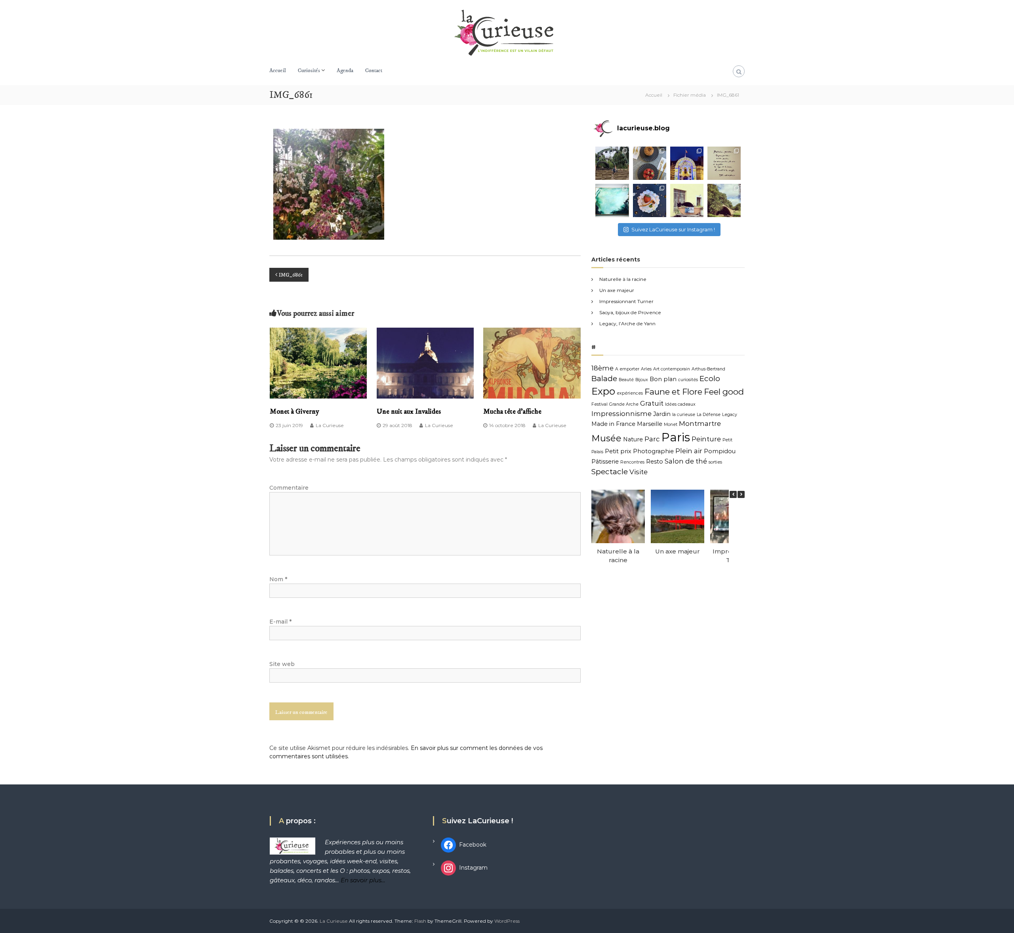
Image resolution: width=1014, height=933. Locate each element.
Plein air (688, 451)
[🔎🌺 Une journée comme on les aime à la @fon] (612, 163)
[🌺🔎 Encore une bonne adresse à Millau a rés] (649, 200)
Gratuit (651, 403)
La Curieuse (330, 425)
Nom (278, 579)
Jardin (662, 414)
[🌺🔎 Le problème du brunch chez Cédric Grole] (649, 163)
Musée (606, 438)
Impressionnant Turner (626, 301)
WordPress (507, 921)
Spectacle (609, 471)
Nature (633, 439)
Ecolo (710, 378)
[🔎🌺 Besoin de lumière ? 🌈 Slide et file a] (612, 200)
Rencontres (632, 462)
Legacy (729, 414)
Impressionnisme (621, 414)
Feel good (724, 392)
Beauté (626, 379)
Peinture (706, 439)
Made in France (613, 423)
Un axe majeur (616, 290)
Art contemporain (671, 369)
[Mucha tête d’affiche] (532, 362)
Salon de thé (686, 461)
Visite (638, 472)
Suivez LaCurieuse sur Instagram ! (673, 229)
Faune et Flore (673, 392)
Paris (675, 437)
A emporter (627, 369)
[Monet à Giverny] (318, 362)
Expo (603, 391)
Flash (420, 921)
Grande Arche (624, 404)
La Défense (708, 414)
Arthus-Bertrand (708, 369)
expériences (630, 393)
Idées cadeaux (680, 404)
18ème (602, 368)
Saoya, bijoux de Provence (630, 312)
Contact (373, 70)
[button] (741, 494)
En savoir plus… (363, 880)
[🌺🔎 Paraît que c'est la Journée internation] (686, 200)
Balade (604, 378)
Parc (652, 439)
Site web (282, 664)
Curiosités (309, 70)
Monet (670, 424)
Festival (599, 404)
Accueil (277, 70)
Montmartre (700, 423)
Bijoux (641, 379)
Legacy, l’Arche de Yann (627, 323)
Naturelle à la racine (622, 279)
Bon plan (663, 379)
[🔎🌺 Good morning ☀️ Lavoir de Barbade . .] (724, 200)
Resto (654, 461)
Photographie (653, 451)
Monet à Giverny (294, 411)
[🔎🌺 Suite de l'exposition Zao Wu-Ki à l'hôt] (724, 163)
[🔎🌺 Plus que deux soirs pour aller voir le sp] (686, 163)
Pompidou (720, 451)
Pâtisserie (605, 461)
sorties (715, 462)
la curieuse (683, 414)
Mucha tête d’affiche (512, 411)
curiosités (688, 379)
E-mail (280, 621)
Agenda (345, 70)
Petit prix (618, 451)
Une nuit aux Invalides (409, 411)
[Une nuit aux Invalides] (425, 362)
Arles (646, 369)
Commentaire (289, 487)
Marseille (649, 423)
